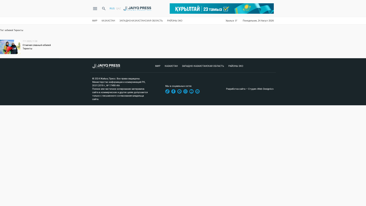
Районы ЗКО (174, 20)
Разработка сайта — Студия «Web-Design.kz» (250, 89)
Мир (94, 20)
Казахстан (108, 20)
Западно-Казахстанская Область (141, 20)
